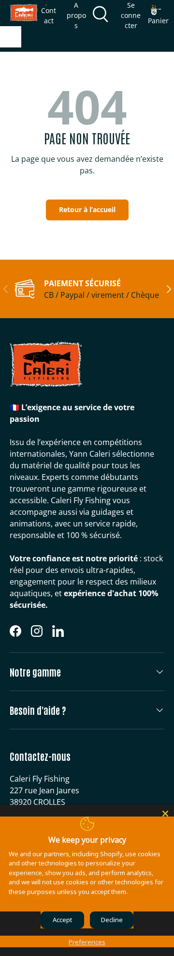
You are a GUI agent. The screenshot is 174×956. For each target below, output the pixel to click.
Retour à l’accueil (87, 209)
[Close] (165, 813)
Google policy (48, 900)
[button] (158, 15)
